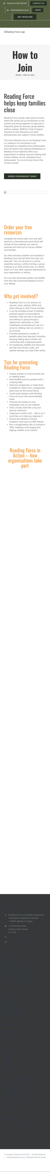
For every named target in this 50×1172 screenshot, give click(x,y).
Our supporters (11, 1033)
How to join (9, 1095)
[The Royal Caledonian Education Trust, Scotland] (25, 835)
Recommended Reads (14, 1015)
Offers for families (12, 972)
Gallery (29, 500)
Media (7, 1060)
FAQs (6, 1001)
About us (8, 1051)
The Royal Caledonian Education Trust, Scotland (21, 836)
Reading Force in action (15, 1083)
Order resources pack (14, 1092)
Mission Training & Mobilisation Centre (21, 771)
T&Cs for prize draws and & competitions (23, 1122)
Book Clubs (9, 1007)
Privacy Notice (10, 1116)
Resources (9, 1054)
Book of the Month (12, 1012)
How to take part (11, 960)
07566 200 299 (15, 942)
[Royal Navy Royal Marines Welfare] (25, 700)
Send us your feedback (14, 1004)
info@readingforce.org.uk (19, 937)
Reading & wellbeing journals (17, 977)
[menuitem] (15, 3)
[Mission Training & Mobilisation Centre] (25, 771)
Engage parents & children (16, 1089)
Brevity (38, 1157)
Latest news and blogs (14, 1065)
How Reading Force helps (16, 958)
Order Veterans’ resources (16, 1097)
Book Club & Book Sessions (17, 1009)
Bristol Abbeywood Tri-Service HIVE (21, 500)
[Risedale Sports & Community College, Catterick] (25, 628)
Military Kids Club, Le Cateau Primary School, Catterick (21, 568)
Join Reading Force (13, 995)
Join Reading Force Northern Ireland (21, 980)
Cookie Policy (10, 1119)
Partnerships (10, 1036)
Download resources (13, 1086)
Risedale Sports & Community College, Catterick (21, 628)
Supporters (9, 1030)
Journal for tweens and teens (17, 975)
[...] (15, 543)
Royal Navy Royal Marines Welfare (21, 700)
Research (8, 1062)
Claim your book (11, 998)
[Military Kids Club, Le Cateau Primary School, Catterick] (25, 568)
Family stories (10, 963)
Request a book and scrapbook (18, 966)
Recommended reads (14, 969)
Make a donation (12, 1068)
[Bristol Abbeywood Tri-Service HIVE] (25, 500)
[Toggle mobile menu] (45, 34)
